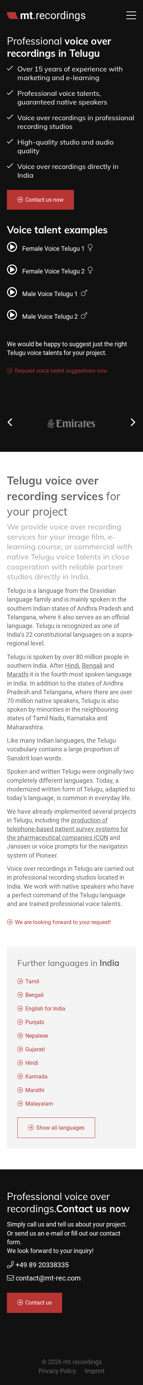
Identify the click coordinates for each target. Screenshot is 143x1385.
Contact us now (44, 199)
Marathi (17, 674)
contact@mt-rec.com (48, 1278)
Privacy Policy (57, 1371)
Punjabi (34, 1022)
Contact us (38, 1302)
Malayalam (39, 1103)
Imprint (94, 1371)
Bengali (92, 665)
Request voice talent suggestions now (61, 370)
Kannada (36, 1076)
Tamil (32, 981)
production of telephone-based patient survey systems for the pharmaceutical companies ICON (67, 829)
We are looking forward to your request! (63, 922)
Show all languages (60, 1127)
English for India (45, 1008)
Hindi (72, 665)
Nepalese (36, 1035)
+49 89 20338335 (42, 1265)
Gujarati (35, 1049)
